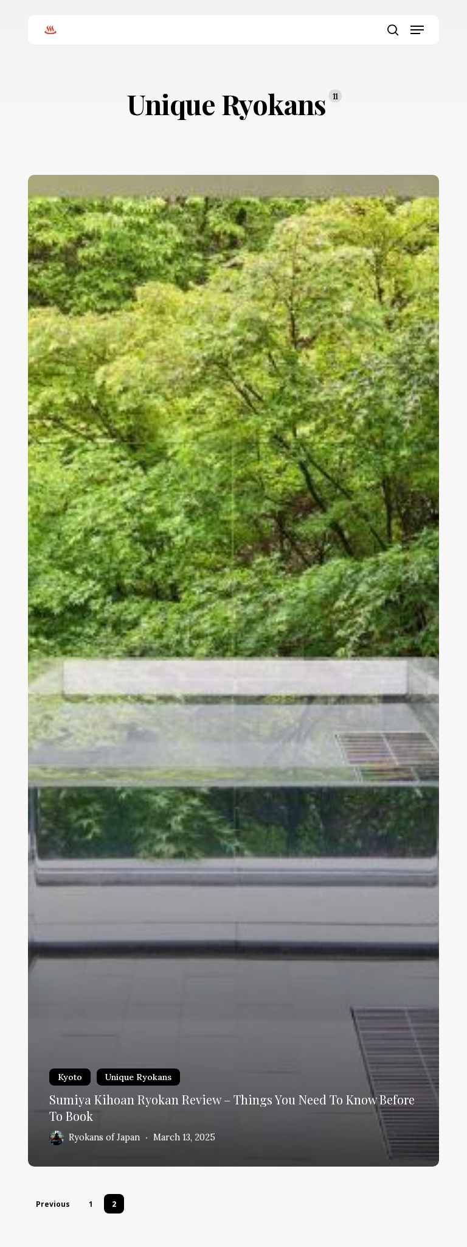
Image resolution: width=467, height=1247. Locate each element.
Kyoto (70, 1077)
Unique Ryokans (138, 1077)
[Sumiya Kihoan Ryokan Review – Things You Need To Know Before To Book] (233, 671)
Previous (53, 1204)
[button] (417, 30)
